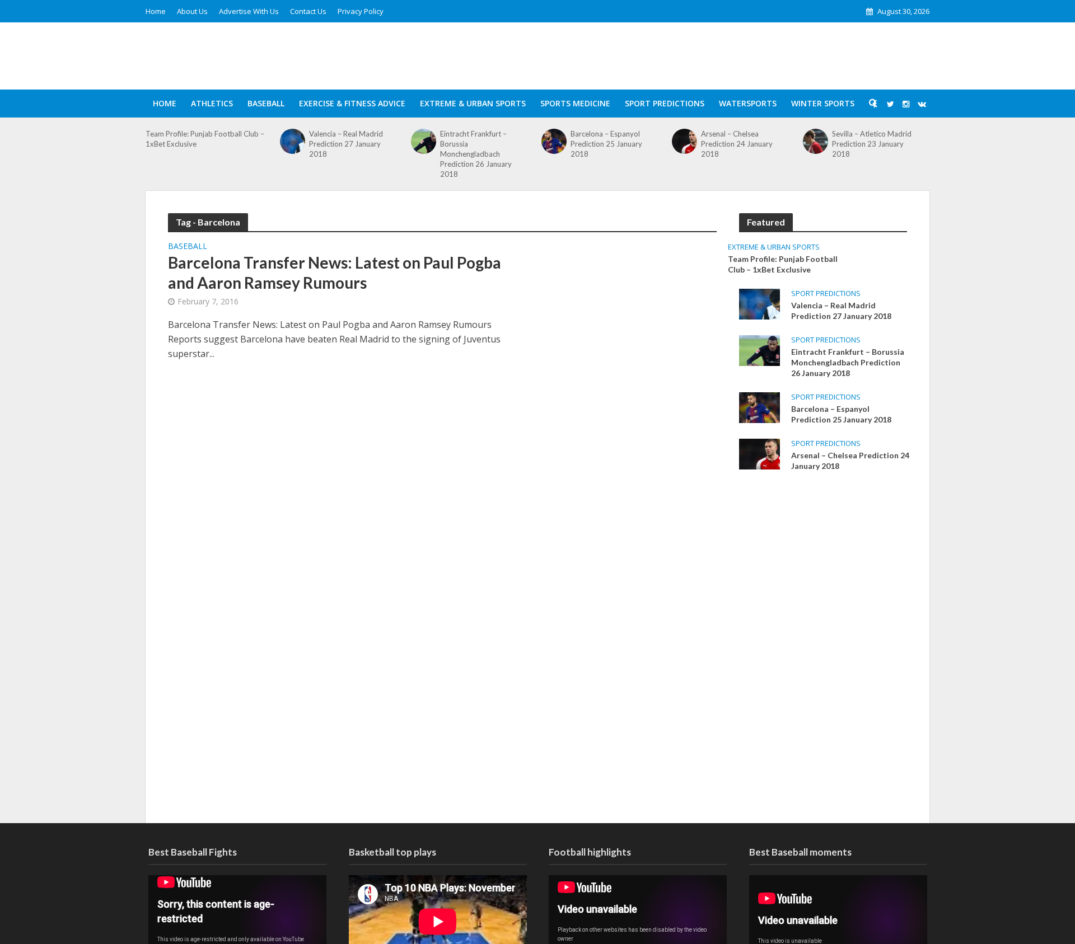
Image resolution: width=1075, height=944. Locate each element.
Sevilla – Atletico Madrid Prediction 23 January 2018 (872, 143)
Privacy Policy (361, 11)
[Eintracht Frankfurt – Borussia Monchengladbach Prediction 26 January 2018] (423, 141)
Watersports (748, 103)
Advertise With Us (249, 11)
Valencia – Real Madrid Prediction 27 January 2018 (346, 143)
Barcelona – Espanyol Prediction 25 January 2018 (606, 143)
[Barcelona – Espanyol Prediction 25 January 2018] (554, 141)
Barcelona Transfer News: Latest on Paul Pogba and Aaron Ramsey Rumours (334, 272)
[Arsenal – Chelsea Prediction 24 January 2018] (684, 141)
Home (156, 11)
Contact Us (308, 11)
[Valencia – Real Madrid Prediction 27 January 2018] (292, 141)
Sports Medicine (575, 103)
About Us (192, 11)
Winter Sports (822, 103)
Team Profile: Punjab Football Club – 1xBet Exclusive (205, 138)
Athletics (212, 103)
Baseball (265, 103)
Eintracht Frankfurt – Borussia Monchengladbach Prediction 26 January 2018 (476, 154)
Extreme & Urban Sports (473, 103)
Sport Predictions (664, 103)
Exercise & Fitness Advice (352, 103)
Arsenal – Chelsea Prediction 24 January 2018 (737, 143)
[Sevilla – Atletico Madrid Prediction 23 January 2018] (815, 141)
